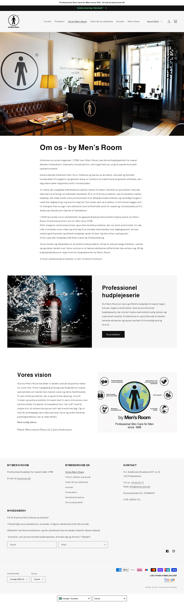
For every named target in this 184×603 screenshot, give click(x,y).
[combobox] (74, 598)
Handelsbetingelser (75, 497)
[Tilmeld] (104, 544)
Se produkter (113, 334)
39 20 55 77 (137, 482)
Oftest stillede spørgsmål (78, 477)
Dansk (37, 579)
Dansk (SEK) (153, 21)
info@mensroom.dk (140, 486)
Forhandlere (71, 492)
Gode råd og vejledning (76, 482)
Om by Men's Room (74, 472)
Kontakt (69, 487)
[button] (175, 21)
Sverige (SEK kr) (17, 579)
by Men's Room (157, 587)
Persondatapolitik (74, 502)
